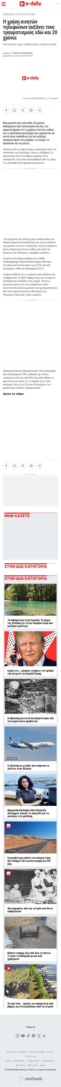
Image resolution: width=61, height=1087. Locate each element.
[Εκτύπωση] (31, 110)
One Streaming (48, 1061)
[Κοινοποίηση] (39, 110)
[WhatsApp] (14, 110)
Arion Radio (21, 1065)
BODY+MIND (26, 14)
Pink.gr (8, 1061)
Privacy (50, 1052)
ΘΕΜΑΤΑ (9, 14)
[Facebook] (6, 110)
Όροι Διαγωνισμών (37, 1052)
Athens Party (32, 1065)
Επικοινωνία (12, 1052)
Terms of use (30, 1056)
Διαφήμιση (23, 1052)
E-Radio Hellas (19, 1061)
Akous (42, 1065)
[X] (23, 110)
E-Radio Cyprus (33, 1061)
